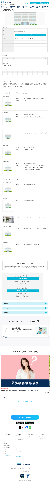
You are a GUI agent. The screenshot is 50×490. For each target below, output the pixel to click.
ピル (15, 437)
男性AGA (16, 443)
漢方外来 (4, 451)
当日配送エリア (30, 439)
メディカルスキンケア (19, 451)
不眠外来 (4, 453)
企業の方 (26, 3)
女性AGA (16, 445)
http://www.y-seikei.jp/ (18, 50)
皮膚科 (4, 439)
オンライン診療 (6, 435)
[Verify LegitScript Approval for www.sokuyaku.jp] (22, 476)
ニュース (7, 7)
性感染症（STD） (18, 449)
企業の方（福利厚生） (42, 443)
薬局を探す (18, 7)
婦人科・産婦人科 (6, 447)
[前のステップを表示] (4, 337)
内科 (3, 437)
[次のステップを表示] (6, 337)
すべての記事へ (25, 401)
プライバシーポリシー (25, 471)
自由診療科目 (18, 435)
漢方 (15, 454)
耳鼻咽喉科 (5, 443)
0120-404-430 (23, 279)
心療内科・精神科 (6, 445)
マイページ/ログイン (45, 7)
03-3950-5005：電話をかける (30, 34)
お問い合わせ (38, 7)
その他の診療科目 (18, 456)
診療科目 (2, 7)
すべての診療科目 (6, 455)
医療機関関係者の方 (35, 3)
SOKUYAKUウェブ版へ (22, 291)
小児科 (4, 441)
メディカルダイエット (19, 440)
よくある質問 (32, 7)
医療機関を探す (12, 7)
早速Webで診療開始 (25, 417)
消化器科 (4, 449)
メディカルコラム (24, 7)
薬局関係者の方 (44, 3)
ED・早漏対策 (17, 447)
